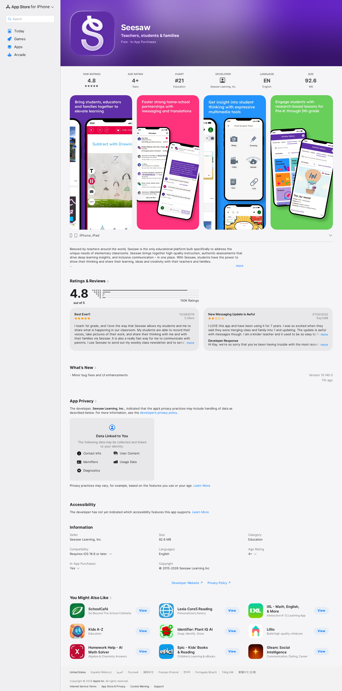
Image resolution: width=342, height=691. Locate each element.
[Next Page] (337, 162)
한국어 (187, 672)
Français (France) (168, 672)
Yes (72, 568)
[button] (30, 31)
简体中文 (148, 672)
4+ (250, 554)
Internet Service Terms (83, 686)
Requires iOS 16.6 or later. (88, 554)
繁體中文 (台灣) (247, 672)
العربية (120, 672)
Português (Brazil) (206, 672)
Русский (133, 672)
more (239, 265)
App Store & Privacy (113, 686)
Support (159, 686)
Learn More (202, 485)
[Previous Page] (65, 162)
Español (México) (101, 672)
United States (78, 672)
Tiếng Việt (228, 672)
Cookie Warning (139, 686)
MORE (190, 343)
